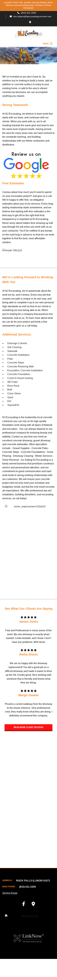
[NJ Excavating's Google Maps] (30, 22)
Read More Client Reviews (28, 727)
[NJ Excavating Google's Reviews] (26, 165)
